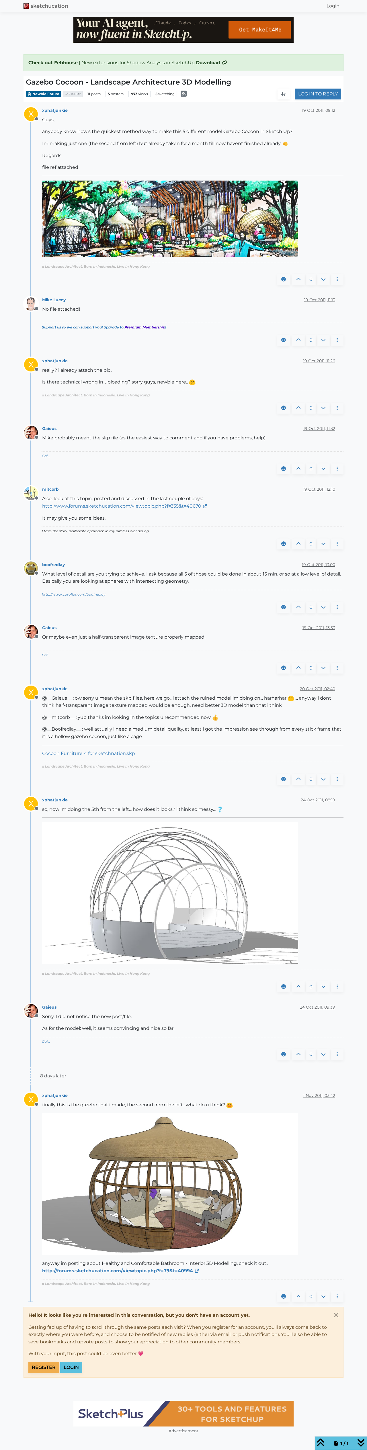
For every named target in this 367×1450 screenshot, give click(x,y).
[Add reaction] (283, 279)
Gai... (46, 456)
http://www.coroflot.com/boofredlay (74, 594)
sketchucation (49, 6)
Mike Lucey (54, 299)
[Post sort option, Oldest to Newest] (284, 94)
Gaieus (49, 428)
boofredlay (53, 564)
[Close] (336, 1315)
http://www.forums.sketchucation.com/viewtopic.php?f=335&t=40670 (121, 506)
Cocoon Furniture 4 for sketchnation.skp (88, 753)
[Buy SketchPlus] (183, 1413)
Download (209, 62)
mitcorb (50, 489)
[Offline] (33, 303)
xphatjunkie (55, 110)
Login (71, 1367)
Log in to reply (318, 94)
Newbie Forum (45, 94)
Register (44, 1367)
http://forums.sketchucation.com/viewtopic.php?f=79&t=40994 (117, 1270)
